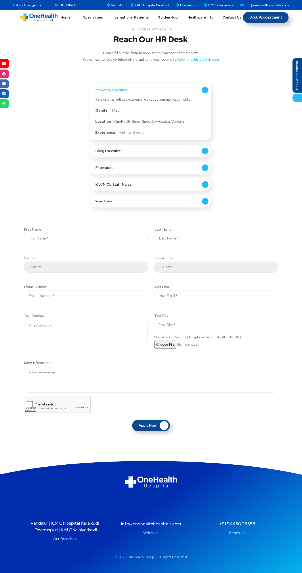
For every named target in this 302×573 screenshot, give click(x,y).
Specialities (93, 17)
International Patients (130, 17)
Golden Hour (168, 17)
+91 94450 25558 (237, 524)
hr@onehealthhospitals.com (198, 59)
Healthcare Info (200, 17)
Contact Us (231, 17)
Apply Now (148, 425)
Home (66, 17)
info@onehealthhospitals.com (151, 524)
